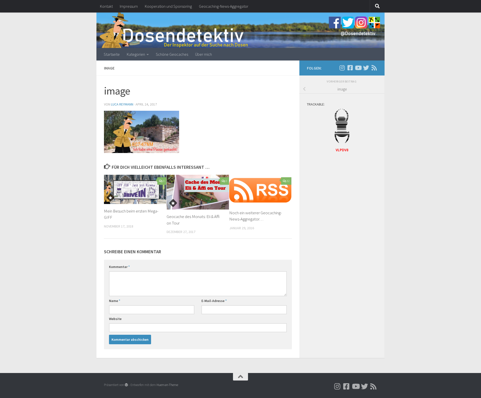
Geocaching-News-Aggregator (223, 6)
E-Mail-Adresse (214, 300)
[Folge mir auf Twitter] (366, 68)
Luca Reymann (122, 104)
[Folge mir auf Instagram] (342, 68)
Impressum (129, 6)
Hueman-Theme (167, 385)
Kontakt (106, 6)
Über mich (203, 54)
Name (114, 300)
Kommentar (119, 266)
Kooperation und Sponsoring (168, 6)
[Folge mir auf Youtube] (358, 68)
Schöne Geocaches (172, 54)
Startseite (112, 54)
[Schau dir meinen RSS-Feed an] (374, 68)
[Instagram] (334, 68)
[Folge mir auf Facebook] (350, 68)
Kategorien (136, 54)
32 (288, 181)
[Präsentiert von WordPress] (126, 384)
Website (115, 318)
